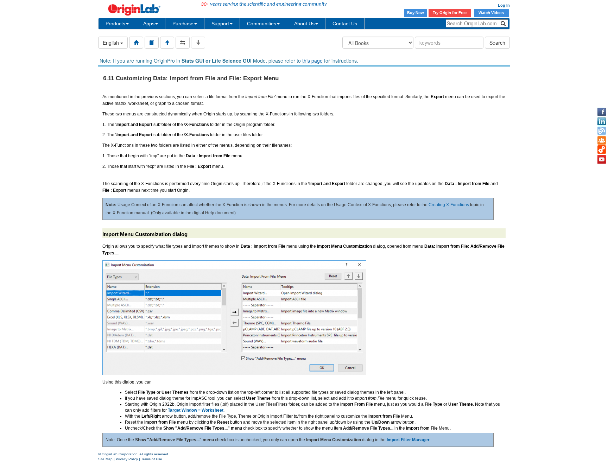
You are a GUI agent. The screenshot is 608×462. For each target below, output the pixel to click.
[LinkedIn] (601, 121)
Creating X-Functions (449, 204)
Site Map (105, 459)
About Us (304, 23)
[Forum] (601, 140)
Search (497, 42)
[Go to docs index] (136, 43)
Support (220, 23)
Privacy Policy (127, 459)
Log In (504, 5)
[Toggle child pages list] (198, 43)
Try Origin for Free (450, 13)
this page (312, 60)
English (111, 42)
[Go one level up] (167, 43)
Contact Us (344, 23)
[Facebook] (601, 111)
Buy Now (415, 13)
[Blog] (601, 130)
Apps (148, 23)
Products (115, 23)
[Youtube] (601, 159)
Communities (261, 23)
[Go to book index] (152, 43)
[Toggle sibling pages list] (183, 43)
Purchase (183, 23)
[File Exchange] (601, 149)
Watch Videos (492, 13)
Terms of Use (151, 459)
